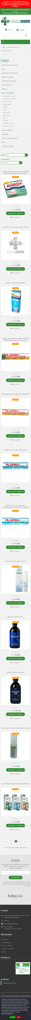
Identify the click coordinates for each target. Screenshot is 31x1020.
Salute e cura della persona (10, 138)
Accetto (13, 1017)
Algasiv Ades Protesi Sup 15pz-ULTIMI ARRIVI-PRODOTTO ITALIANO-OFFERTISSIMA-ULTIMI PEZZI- (15, 173)
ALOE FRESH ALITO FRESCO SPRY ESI (15, 784)
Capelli (5, 107)
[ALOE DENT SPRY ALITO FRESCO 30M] (15, 746)
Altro (3, 69)
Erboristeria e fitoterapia (9, 81)
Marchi (4, 951)
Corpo (4, 110)
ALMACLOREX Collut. (15, 617)
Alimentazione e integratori (10, 65)
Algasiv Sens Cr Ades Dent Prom (15, 450)
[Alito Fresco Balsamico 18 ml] (15, 579)
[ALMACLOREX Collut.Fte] (15, 690)
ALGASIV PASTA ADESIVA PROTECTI (15, 394)
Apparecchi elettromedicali (10, 73)
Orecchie (5, 120)
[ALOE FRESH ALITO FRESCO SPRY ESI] (15, 802)
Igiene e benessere (13, 47)
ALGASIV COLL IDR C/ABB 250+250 (15, 227)
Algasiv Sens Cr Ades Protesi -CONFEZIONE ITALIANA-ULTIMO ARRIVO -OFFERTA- (15, 507)
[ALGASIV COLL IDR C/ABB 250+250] (15, 245)
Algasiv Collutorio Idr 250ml (15, 283)
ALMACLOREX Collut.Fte (15, 672)
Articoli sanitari (7, 101)
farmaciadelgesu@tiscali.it (11, 923)
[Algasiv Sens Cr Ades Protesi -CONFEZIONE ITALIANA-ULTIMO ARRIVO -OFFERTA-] (15, 523)
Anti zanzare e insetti (9, 99)
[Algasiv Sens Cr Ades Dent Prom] (15, 468)
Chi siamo (5, 939)
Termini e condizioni (8, 948)
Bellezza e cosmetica (8, 77)
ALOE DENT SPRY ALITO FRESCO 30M (15, 728)
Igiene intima (7, 112)
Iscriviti (16, 877)
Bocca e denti (7, 51)
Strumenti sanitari (8, 126)
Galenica (4, 89)
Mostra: (3, 155)
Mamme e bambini (7, 130)
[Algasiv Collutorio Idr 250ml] (15, 301)
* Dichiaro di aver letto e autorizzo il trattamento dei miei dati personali (16, 884)
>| (20, 844)
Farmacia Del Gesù (9, 983)
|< (4, 841)
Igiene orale (6, 115)
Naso (4, 118)
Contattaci (6, 920)
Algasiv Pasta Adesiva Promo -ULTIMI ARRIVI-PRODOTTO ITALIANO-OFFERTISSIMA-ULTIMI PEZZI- (15, 340)
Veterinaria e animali (8, 146)
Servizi (4, 142)
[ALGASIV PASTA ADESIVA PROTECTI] (15, 412)
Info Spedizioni (6, 942)
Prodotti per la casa (8, 123)
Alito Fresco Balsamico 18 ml (15, 561)
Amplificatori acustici (9, 96)
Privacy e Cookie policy (7, 1013)
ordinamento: (5, 159)
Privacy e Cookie (7, 945)
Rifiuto (18, 1017)
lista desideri (16, 217)
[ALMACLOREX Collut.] (15, 635)
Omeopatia (5, 134)
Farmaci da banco (7, 85)
